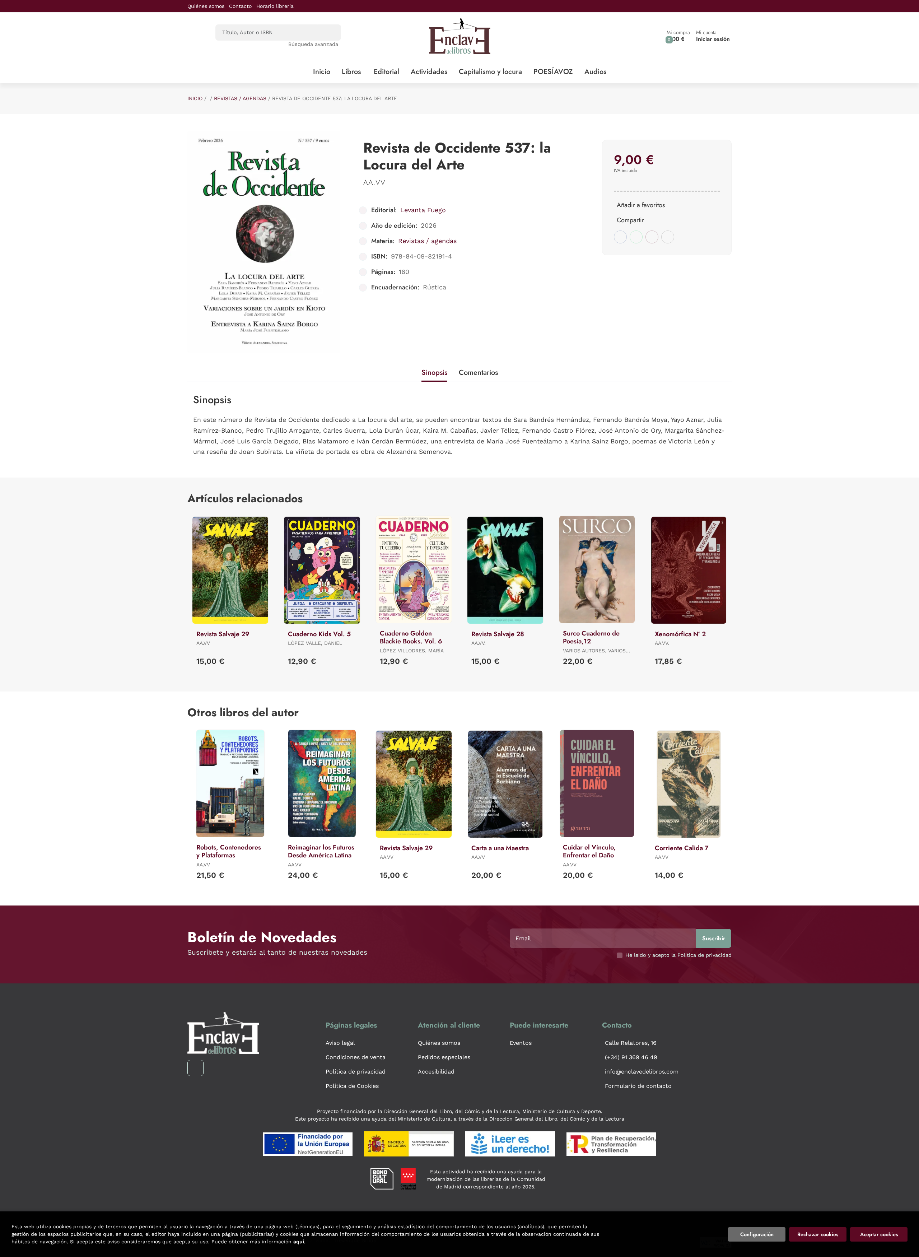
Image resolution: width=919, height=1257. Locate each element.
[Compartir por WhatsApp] (636, 237)
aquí (298, 1241)
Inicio (194, 98)
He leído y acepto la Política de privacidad (678, 955)
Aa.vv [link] (374, 182)
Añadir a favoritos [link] (641, 205)
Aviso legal (340, 1042)
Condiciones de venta (356, 1057)
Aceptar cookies (879, 1234)
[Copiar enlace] (667, 237)
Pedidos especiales (444, 1057)
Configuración (757, 1234)
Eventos (521, 1042)
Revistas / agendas (240, 98)
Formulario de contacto (638, 1086)
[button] (678, 36)
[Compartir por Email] (651, 237)
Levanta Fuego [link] (423, 210)
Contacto (240, 6)
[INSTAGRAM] (195, 1068)
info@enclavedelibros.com (641, 1071)
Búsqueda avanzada (313, 44)
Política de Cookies (352, 1086)
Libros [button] (351, 71)
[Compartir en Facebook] (620, 237)
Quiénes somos (205, 6)
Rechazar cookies (817, 1234)
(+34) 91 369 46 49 (631, 1057)
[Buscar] (329, 32)
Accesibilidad (436, 1071)
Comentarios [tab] (478, 372)
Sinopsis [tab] (434, 372)
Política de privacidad (356, 1071)
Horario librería (275, 6)
